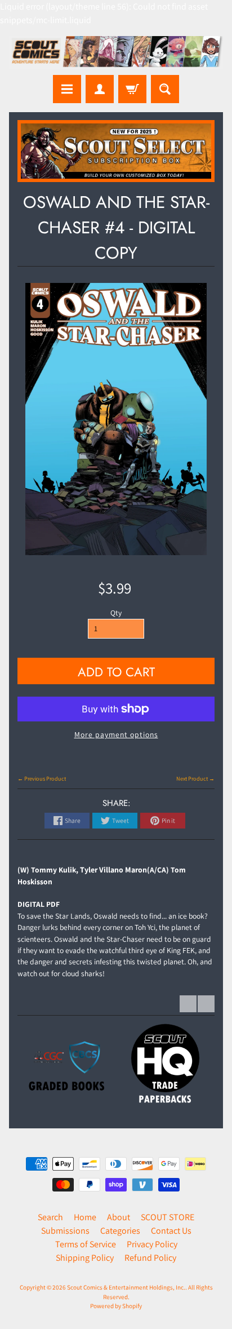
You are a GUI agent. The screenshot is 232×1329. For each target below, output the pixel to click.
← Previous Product (41, 778)
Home (85, 1217)
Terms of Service (85, 1244)
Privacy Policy (152, 1244)
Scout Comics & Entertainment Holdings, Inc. (126, 1287)
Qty (116, 613)
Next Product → (195, 778)
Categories (120, 1231)
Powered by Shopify (116, 1306)
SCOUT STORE (167, 1217)
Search (50, 1217)
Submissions (65, 1231)
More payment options (116, 734)
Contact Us (171, 1231)
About (118, 1217)
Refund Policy (150, 1258)
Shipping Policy (85, 1258)
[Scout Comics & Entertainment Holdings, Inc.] (116, 52)
